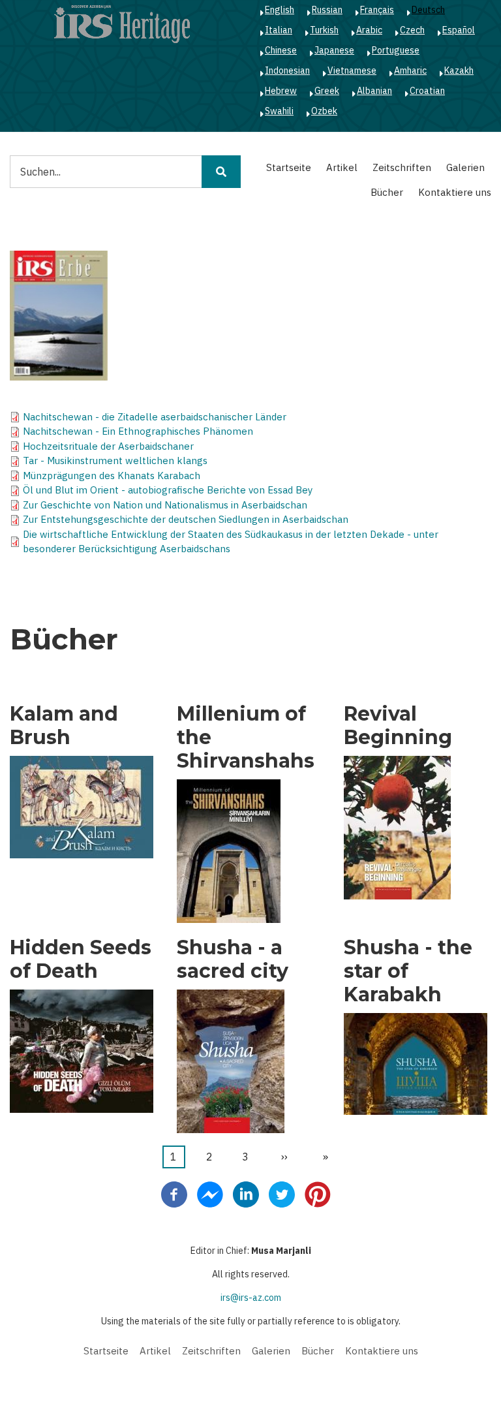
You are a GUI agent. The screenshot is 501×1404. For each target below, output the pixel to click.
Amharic (410, 70)
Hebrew (281, 91)
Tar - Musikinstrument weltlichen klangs (115, 460)
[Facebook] (174, 1193)
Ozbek (324, 111)
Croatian (427, 91)
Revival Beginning (398, 725)
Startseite (288, 167)
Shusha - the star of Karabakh (408, 971)
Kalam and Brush (64, 725)
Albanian (374, 91)
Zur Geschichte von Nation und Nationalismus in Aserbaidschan (165, 505)
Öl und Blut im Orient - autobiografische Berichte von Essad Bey (167, 490)
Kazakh (459, 70)
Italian (278, 30)
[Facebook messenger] (210, 1193)
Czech (412, 30)
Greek (326, 91)
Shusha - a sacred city (232, 959)
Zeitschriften (401, 167)
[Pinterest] (318, 1193)
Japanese (334, 50)
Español (458, 30)
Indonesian (287, 70)
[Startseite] (122, 23)
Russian (327, 10)
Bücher (387, 192)
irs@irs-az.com (250, 1297)
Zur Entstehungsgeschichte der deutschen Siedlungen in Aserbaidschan (185, 519)
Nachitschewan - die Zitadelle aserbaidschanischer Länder (154, 417)
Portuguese (395, 50)
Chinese (281, 50)
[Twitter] (282, 1193)
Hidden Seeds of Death (80, 959)
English (279, 10)
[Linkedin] (246, 1193)
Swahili (279, 111)
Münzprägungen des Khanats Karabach (111, 475)
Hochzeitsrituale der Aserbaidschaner (108, 446)
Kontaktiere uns (454, 192)
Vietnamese (351, 70)
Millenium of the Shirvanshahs (245, 737)
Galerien (465, 167)
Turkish (324, 30)
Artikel (341, 167)
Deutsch (428, 10)
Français (377, 10)
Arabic (369, 30)
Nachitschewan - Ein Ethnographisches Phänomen (138, 431)
